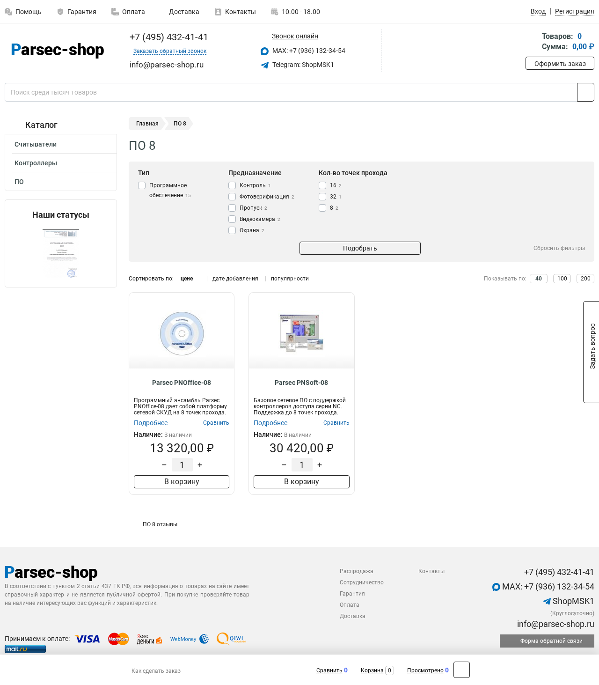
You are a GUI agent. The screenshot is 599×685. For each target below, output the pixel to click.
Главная (147, 123)
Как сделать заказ (156, 671)
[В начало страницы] (461, 670)
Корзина (372, 670)
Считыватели (36, 144)
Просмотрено (425, 670)
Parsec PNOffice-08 (181, 382)
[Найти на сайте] (585, 92)
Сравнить (329, 670)
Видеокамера (260, 219)
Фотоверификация (267, 196)
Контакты (240, 11)
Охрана (252, 230)
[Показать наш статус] (61, 253)
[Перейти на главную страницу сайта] (57, 51)
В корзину (181, 481)
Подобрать (360, 248)
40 (538, 278)
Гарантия (81, 11)
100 (562, 278)
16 (336, 185)
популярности (290, 278)
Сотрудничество (362, 582)
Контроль (255, 185)
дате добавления (235, 278)
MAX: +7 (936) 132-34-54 (308, 50)
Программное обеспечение (170, 190)
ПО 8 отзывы (160, 524)
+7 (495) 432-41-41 (167, 37)
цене (187, 278)
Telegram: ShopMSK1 (302, 64)
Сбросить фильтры (559, 248)
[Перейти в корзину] (532, 42)
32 (336, 196)
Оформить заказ (560, 63)
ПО (19, 181)
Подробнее (151, 423)
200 (586, 278)
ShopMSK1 (572, 601)
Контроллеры (36, 163)
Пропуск (253, 208)
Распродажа (356, 571)
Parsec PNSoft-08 (301, 382)
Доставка (183, 11)
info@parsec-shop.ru (554, 624)
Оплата (133, 11)
